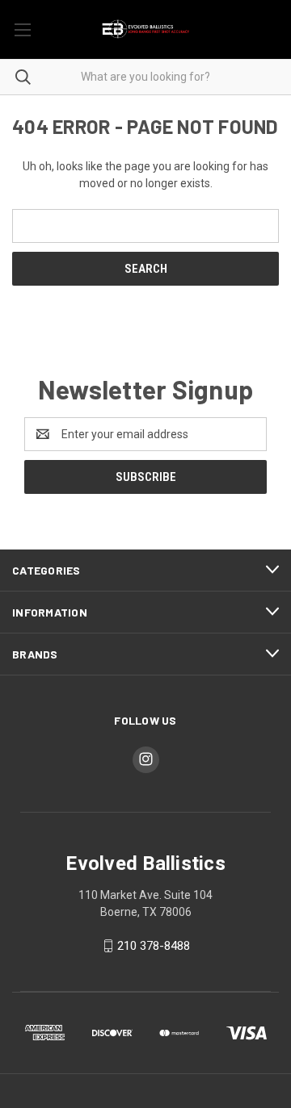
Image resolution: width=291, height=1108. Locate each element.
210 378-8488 (153, 946)
